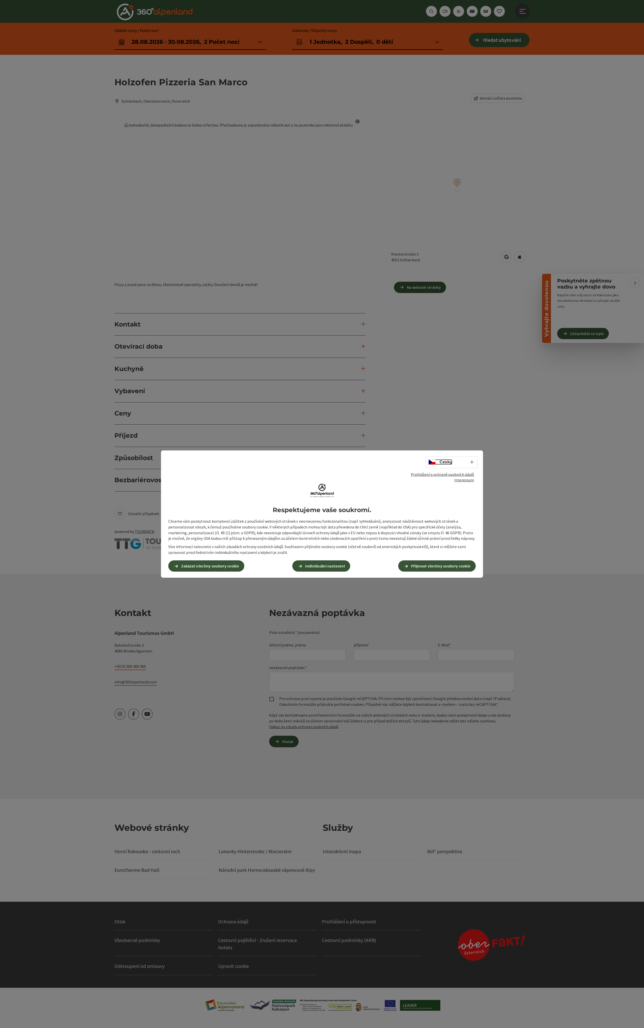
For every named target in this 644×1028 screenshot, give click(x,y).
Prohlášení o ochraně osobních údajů (442, 474)
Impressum (464, 479)
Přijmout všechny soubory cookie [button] (440, 565)
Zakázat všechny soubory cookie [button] (210, 565)
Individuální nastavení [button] (325, 565)
